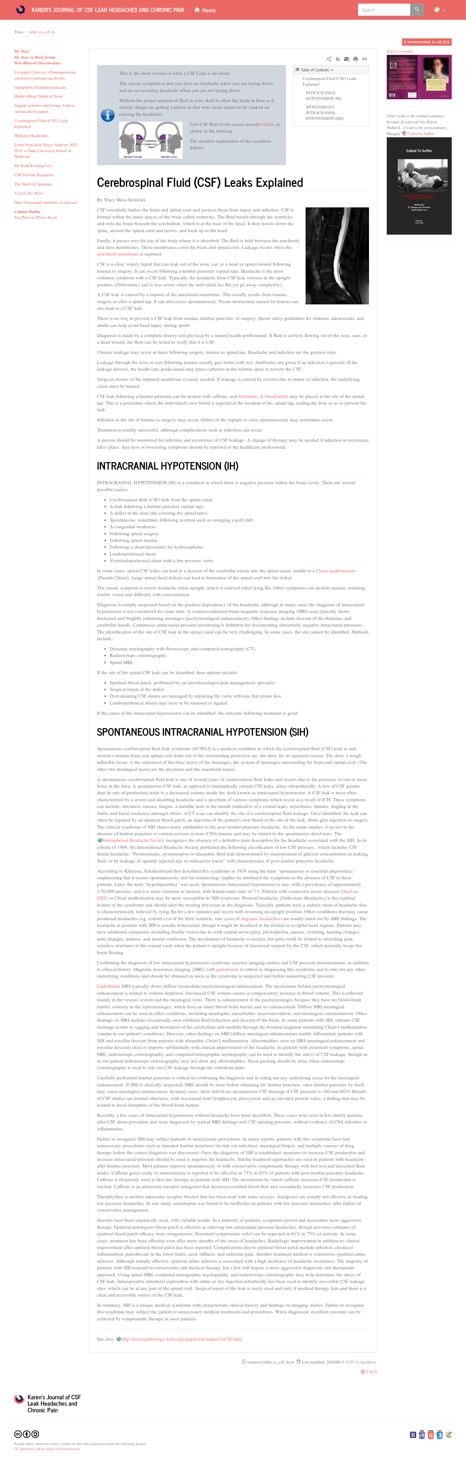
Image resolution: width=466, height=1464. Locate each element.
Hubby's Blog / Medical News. (39, 96)
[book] (419, 77)
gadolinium (227, 969)
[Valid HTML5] (431, 1434)
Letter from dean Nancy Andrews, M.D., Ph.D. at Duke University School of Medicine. (46, 150)
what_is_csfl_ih (42, 32)
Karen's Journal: (400, 51)
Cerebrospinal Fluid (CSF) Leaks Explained (330, 81)
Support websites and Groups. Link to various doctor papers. (44, 108)
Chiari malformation (336, 570)
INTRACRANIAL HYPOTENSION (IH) (323, 95)
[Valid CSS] (440, 1434)
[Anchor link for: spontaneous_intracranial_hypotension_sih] (313, 731)
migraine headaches (260, 918)
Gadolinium (108, 986)
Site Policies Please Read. (35, 217)
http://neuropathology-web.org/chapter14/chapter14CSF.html (182, 1339)
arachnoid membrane (118, 254)
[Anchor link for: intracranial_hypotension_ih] (243, 465)
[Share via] (329, 58)
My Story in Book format (34, 57)
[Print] (356, 58)
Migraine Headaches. (31, 135)
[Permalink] (364, 58)
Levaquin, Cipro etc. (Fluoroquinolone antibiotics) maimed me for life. (45, 75)
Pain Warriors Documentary (37, 63)
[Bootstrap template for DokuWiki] (413, 1434)
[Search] (417, 9)
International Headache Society (134, 840)
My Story (21, 51)
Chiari (268, 124)
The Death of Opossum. (33, 184)
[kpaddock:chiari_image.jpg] (151, 139)
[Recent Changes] (338, 58)
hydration (247, 396)
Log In (371, 1371)
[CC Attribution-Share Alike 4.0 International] (26, 1433)
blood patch (276, 396)
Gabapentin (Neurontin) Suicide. (40, 87)
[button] (439, 9)
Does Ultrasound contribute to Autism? (46, 202)
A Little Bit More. (29, 193)
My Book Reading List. (33, 165)
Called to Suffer (421, 133)
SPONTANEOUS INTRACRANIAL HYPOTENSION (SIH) (325, 112)
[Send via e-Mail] (347, 58)
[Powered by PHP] (422, 1434)
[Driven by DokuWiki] (448, 1434)
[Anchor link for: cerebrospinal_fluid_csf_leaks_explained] (309, 181)
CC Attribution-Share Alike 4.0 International (47, 1448)
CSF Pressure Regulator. (34, 175)
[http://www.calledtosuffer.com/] (419, 186)
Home (208, 10)
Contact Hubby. (27, 211)
